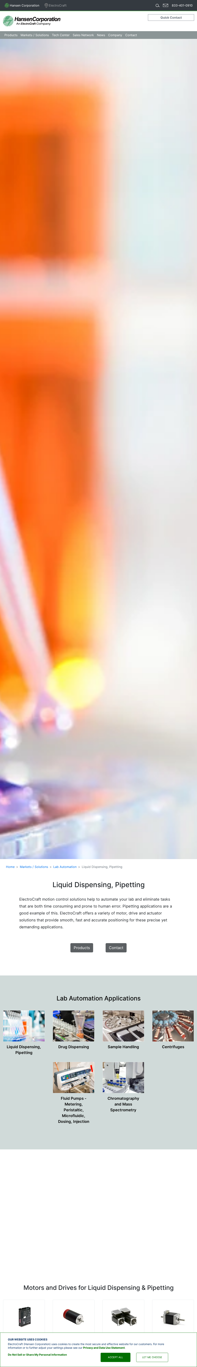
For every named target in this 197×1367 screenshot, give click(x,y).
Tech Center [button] (61, 35)
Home (10, 867)
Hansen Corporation (21, 6)
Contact (131, 35)
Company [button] (115, 35)
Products (82, 947)
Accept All (115, 1357)
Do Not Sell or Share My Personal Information (37, 1354)
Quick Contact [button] (171, 17)
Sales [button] (83, 35)
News (101, 35)
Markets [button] (35, 35)
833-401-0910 (182, 5)
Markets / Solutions (34, 867)
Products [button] (11, 35)
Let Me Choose (152, 1357)
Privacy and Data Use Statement (104, 1347)
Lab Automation (65, 867)
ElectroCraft (58, 5)
